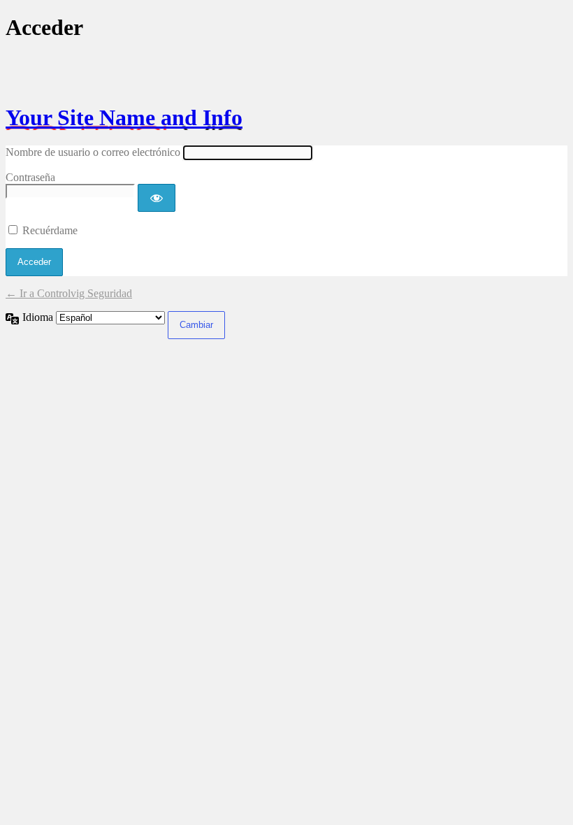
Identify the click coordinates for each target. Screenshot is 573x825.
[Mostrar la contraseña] (156, 198)
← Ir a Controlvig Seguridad (69, 293)
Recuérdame (50, 230)
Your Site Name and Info (124, 117)
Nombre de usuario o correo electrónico (93, 152)
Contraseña (30, 177)
